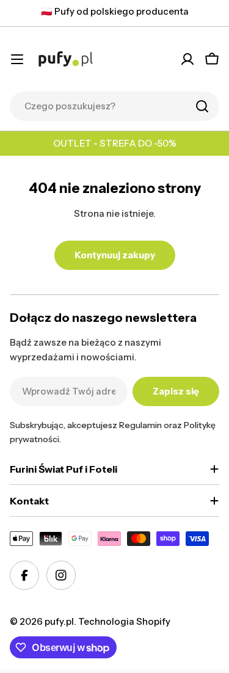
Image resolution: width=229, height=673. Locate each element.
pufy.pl (59, 621)
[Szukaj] (202, 106)
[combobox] (114, 106)
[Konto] (187, 59)
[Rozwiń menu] (17, 59)
